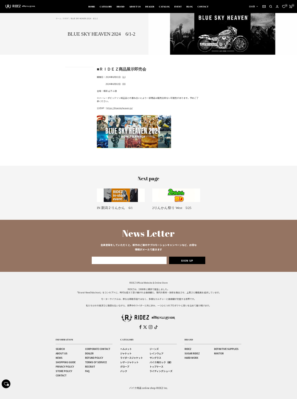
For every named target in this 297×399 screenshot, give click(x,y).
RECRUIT (90, 366)
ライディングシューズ (161, 371)
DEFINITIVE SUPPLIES (226, 349)
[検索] (264, 6)
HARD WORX (191, 357)
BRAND (121, 6)
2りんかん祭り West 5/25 (171, 208)
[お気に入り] (283, 6)
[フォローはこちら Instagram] (151, 327)
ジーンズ (154, 349)
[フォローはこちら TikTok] (156, 327)
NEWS (59, 357)
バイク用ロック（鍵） (161, 362)
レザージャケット (129, 362)
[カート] (290, 6)
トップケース (156, 366)
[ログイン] (277, 6)
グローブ (124, 366)
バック (123, 371)
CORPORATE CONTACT (97, 349)
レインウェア (157, 353)
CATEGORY (106, 6)
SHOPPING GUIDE (66, 362)
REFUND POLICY (94, 357)
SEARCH (60, 349)
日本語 (252, 6)
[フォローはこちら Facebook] (140, 327)
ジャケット (126, 353)
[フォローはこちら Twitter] (145, 327)
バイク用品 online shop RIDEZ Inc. (148, 388)
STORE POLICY (64, 371)
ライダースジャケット (131, 357)
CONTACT (203, 6)
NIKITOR (219, 353)
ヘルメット (126, 349)
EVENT (178, 6)
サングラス (155, 357)
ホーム (58, 18)
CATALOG (164, 6)
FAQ (87, 371)
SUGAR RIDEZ (192, 353)
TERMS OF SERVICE (96, 362)
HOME (91, 6)
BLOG (189, 6)
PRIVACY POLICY (65, 366)
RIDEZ (188, 349)
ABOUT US (135, 6)
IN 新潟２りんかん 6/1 (115, 208)
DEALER (149, 6)
